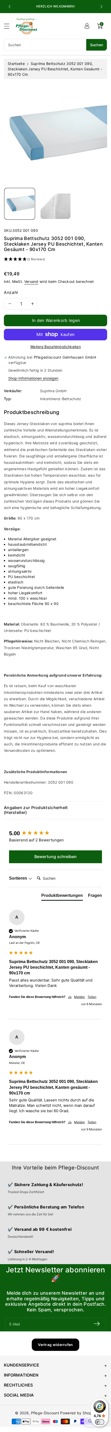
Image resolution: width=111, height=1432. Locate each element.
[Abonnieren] (97, 1324)
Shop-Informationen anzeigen (33, 378)
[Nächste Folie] (101, 6)
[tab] (62, 896)
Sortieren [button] (18, 878)
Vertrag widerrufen (55, 1344)
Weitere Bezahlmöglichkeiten (55, 346)
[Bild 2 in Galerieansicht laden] (55, 203)
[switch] (99, 1422)
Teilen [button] (92, 997)
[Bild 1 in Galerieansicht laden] (19, 203)
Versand (31, 281)
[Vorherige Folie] (9, 6)
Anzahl (11, 292)
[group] (55, 834)
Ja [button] (70, 997)
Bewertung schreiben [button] (55, 856)
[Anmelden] (87, 26)
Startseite (16, 63)
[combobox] (55, 45)
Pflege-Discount (45, 1413)
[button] (9, 26)
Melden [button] (79, 997)
